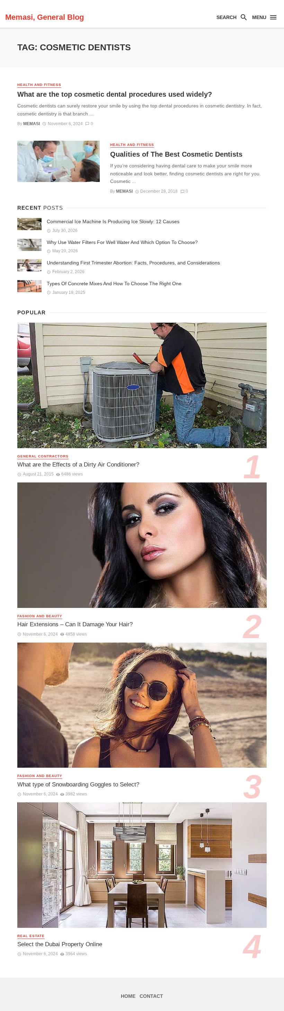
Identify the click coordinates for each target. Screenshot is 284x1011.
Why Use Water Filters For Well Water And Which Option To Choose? (122, 242)
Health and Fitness (39, 85)
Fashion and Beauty (39, 616)
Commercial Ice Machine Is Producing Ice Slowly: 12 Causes (113, 221)
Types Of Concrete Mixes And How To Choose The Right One (114, 283)
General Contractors (43, 456)
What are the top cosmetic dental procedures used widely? (114, 94)
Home (128, 996)
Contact (151, 996)
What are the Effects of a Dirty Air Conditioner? (78, 464)
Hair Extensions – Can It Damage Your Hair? (75, 624)
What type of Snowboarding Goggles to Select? (78, 784)
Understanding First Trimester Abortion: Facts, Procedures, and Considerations (133, 262)
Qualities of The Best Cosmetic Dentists (176, 154)
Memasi (31, 123)
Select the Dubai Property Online (59, 944)
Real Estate (31, 936)
